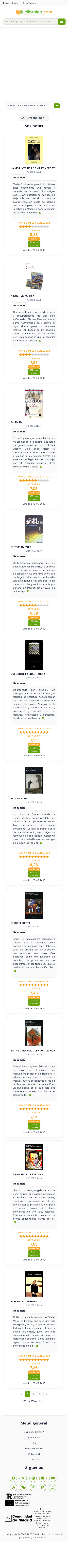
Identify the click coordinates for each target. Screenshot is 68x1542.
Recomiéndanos (34, 1448)
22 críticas (33, 751)
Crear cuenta (29, 3)
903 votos (34, 496)
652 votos (34, 370)
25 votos (34, 242)
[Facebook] (13, 1478)
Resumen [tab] (19, 177)
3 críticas (34, 1128)
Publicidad (34, 1454)
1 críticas (34, 1255)
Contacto (34, 1459)
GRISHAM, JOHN (34, 550)
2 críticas (34, 245)
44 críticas (33, 499)
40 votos (34, 872)
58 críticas (33, 373)
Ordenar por (35, 117)
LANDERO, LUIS (34, 677)
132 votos (34, 621)
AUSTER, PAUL (34, 172)
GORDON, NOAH (34, 426)
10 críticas (34, 624)
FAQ (34, 1443)
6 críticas (34, 876)
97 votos (34, 748)
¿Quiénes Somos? (34, 1432)
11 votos (34, 1124)
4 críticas (34, 1004)
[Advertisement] (34, 64)
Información (34, 1437)
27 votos (34, 1375)
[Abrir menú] (62, 21)
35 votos (34, 1000)
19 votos (34, 1252)
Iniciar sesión (11, 3)
